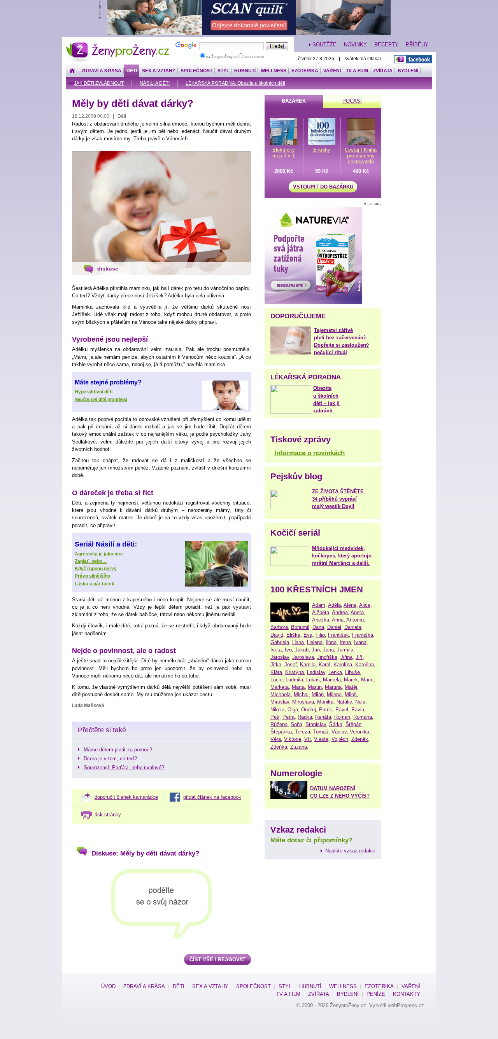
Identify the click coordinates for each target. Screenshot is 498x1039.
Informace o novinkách (309, 453)
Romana (362, 717)
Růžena (279, 724)
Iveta (276, 650)
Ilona (331, 642)
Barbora (279, 627)
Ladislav (316, 672)
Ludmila (294, 680)
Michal (301, 694)
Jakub (302, 650)
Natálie (344, 702)
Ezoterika (304, 70)
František (338, 635)
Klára (276, 672)
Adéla (334, 605)
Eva (307, 635)
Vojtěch (339, 739)
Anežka (320, 620)
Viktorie (292, 739)
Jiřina (346, 657)
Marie (367, 680)
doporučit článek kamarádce (126, 797)
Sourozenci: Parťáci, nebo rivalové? (124, 767)
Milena (334, 694)
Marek (351, 680)
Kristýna (294, 672)
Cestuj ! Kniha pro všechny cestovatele (361, 155)
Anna (338, 620)
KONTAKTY (406, 994)
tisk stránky (108, 814)
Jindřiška (327, 657)
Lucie (276, 680)
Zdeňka (278, 747)
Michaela (280, 694)
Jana (328, 650)
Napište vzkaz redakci (350, 851)
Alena (350, 605)
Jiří (359, 657)
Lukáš (313, 680)
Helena (315, 642)
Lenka (335, 672)
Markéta (279, 687)
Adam (318, 605)
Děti (131, 70)
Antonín (355, 620)
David (276, 635)
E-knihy (321, 150)
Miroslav (279, 702)
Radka (305, 717)
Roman (342, 717)
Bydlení (408, 70)
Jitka (275, 664)
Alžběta (320, 612)
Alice (364, 605)
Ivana (360, 642)
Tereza (302, 732)
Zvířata (383, 70)
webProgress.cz (406, 1005)
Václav (339, 732)
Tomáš (320, 732)
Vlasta (321, 739)
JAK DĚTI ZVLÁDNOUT (99, 83)
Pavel (341, 709)
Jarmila (345, 650)
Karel (324, 664)
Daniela (352, 627)
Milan (318, 694)
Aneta (357, 612)
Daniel (334, 627)
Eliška (293, 635)
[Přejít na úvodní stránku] (72, 71)
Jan (316, 650)
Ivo (288, 650)
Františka (362, 635)
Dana (318, 627)
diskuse (107, 268)
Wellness (273, 70)
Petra (288, 717)
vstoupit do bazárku (323, 187)
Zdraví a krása (101, 70)
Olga (293, 709)
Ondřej (308, 709)
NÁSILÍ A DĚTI (155, 83)
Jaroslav (279, 657)
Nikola (277, 709)
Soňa (296, 724)
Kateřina (364, 664)
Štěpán (353, 724)
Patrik (325, 709)
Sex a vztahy (158, 70)
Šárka (335, 724)
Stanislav (315, 724)
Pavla (357, 709)
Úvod (108, 986)
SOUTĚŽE (324, 44)
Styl (223, 70)
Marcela (332, 680)
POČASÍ (352, 101)
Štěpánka (281, 732)
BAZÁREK (294, 101)
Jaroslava (303, 657)
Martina (333, 687)
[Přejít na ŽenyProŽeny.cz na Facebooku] (413, 59)
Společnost (196, 70)
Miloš (351, 694)
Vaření (332, 70)
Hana (298, 642)
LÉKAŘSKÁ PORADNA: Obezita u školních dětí (235, 83)
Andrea (340, 612)
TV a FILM (357, 70)
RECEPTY (386, 44)
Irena (345, 642)
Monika (325, 702)
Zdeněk (359, 739)
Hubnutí (245, 70)
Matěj (351, 687)
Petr (274, 717)
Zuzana (298, 747)
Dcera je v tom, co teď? (110, 758)
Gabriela (279, 642)
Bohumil (300, 627)
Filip (320, 635)
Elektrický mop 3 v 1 (283, 153)
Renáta (323, 717)
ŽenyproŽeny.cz (118, 44)
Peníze (375, 994)
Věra (275, 739)
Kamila (308, 664)
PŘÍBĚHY (417, 44)
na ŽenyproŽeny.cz (221, 57)
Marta (298, 687)
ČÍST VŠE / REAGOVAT (217, 959)
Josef (290, 664)
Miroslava (303, 702)
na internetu (254, 57)
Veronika (359, 732)
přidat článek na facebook (212, 797)
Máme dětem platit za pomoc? (118, 750)
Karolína (342, 664)
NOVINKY (355, 44)
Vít (307, 739)
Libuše (352, 672)
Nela (360, 702)
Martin (315, 687)
